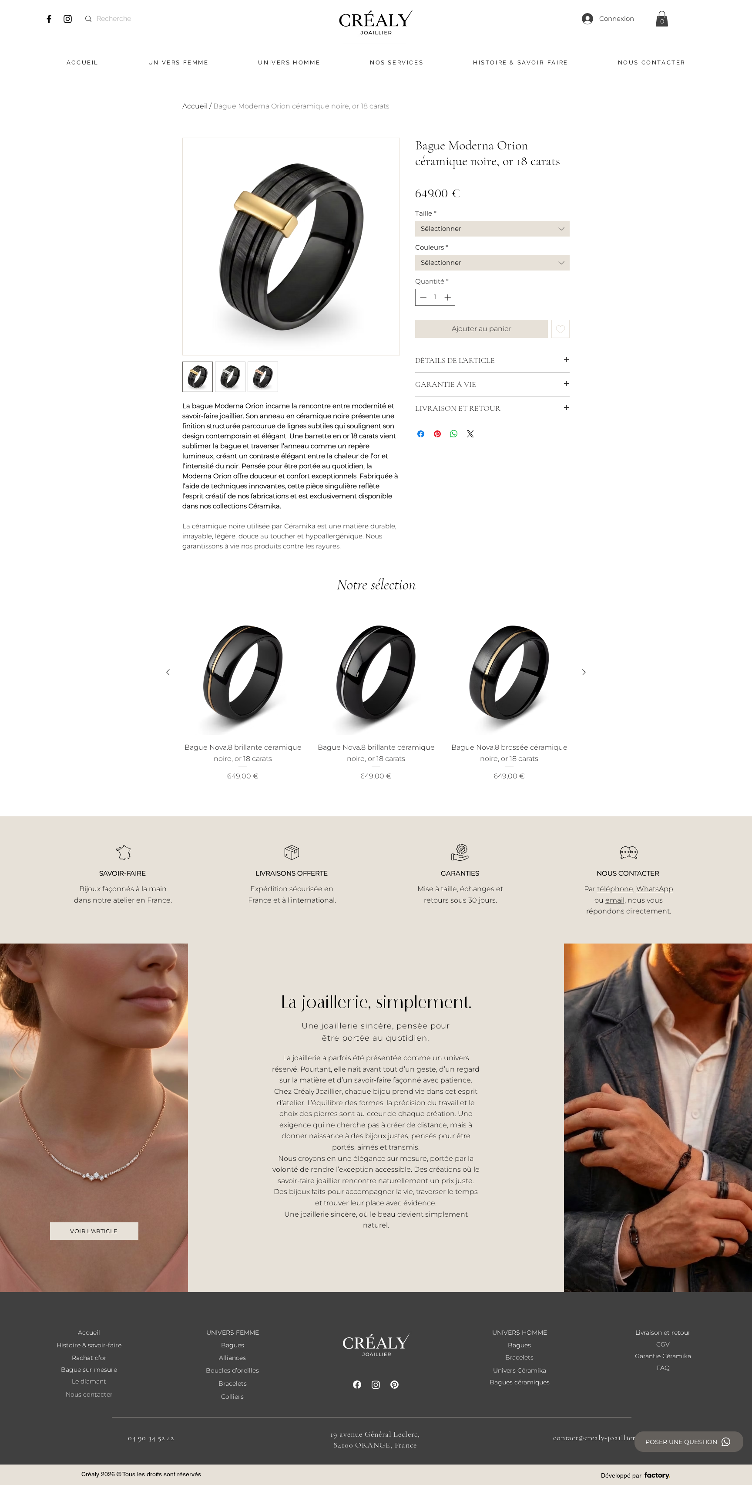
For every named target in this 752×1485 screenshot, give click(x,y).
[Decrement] (422, 297)
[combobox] (492, 229)
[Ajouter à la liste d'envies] (560, 329)
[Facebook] (49, 19)
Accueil (195, 106)
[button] (661, 19)
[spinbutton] (435, 297)
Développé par (621, 1475)
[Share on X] (470, 434)
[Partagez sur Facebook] (421, 434)
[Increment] (448, 297)
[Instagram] (67, 19)
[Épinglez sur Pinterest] (437, 434)
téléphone (615, 889)
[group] (376, 696)
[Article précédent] (168, 672)
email (614, 900)
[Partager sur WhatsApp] (454, 434)
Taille (425, 213)
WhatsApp (654, 889)
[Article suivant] (584, 672)
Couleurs (431, 247)
